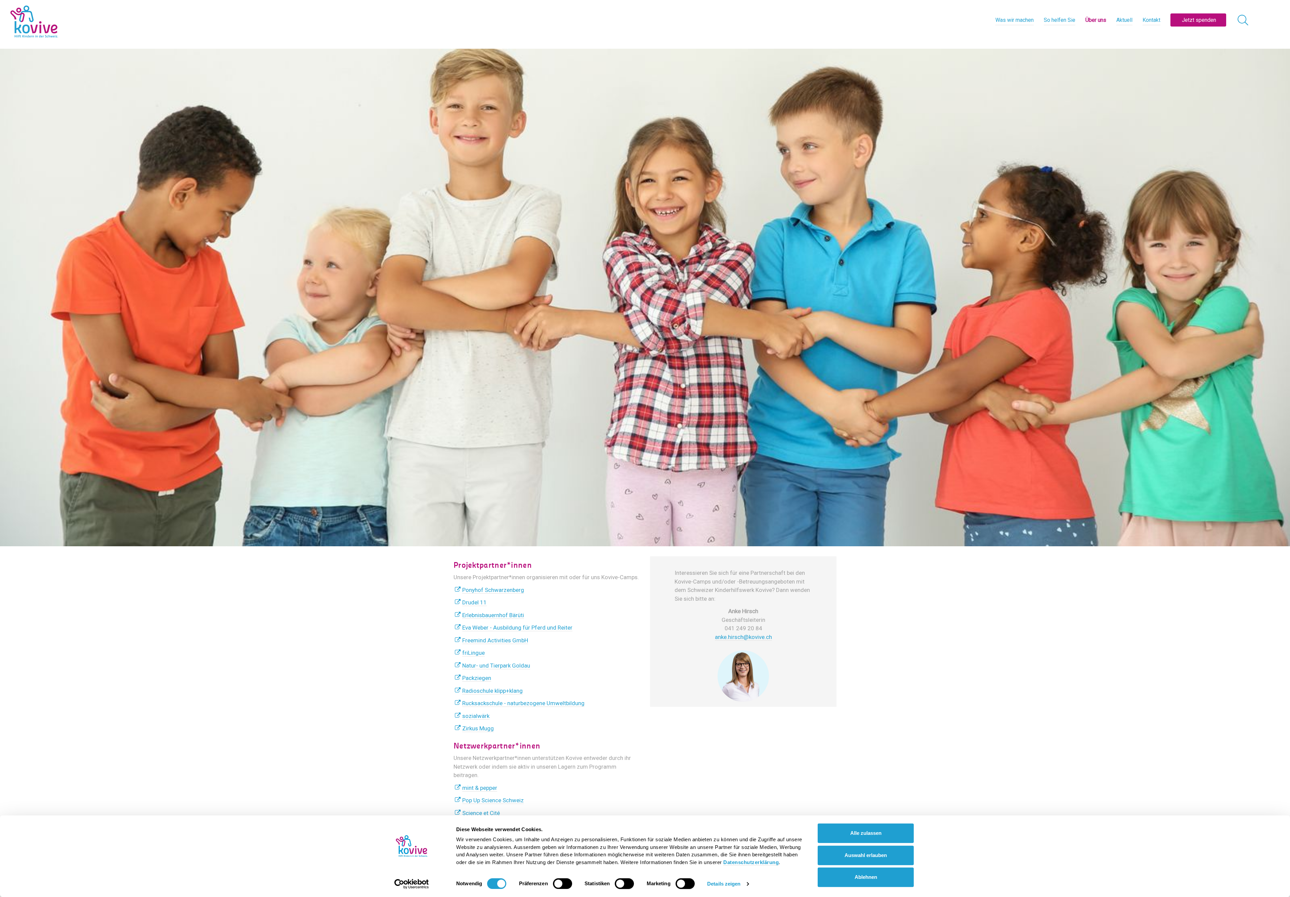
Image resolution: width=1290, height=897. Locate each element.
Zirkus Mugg (478, 728)
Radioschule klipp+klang (492, 690)
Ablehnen (866, 877)
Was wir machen (1014, 20)
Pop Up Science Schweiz (493, 800)
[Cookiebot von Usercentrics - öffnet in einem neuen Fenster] (411, 884)
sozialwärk (475, 716)
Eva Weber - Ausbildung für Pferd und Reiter (517, 627)
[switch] (562, 883)
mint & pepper (479, 787)
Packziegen (476, 678)
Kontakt (1151, 20)
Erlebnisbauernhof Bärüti (493, 615)
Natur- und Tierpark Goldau (496, 665)
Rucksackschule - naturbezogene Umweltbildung (523, 703)
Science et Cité (481, 813)
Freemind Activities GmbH (495, 640)
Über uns (1095, 20)
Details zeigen (723, 884)
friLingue (473, 652)
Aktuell (1124, 20)
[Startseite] (34, 21)
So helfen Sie (1059, 20)
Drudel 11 (474, 602)
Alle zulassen (866, 833)
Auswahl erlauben (866, 855)
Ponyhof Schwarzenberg (493, 590)
